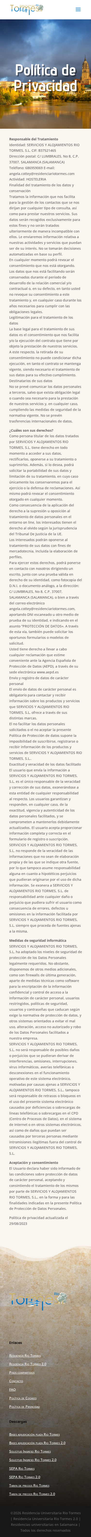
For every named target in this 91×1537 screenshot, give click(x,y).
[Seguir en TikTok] (62, 1324)
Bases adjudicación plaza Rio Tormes (34, 1434)
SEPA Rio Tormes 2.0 (24, 1477)
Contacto (16, 1381)
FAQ (12, 1389)
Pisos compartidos (21, 1372)
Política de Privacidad (24, 1406)
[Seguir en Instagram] (45, 1324)
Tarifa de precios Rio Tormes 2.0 (32, 1494)
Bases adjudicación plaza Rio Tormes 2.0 (37, 1442)
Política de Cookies (22, 1398)
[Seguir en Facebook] (29, 1324)
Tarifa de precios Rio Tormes (29, 1485)
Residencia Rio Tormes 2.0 (27, 1364)
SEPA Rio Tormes (21, 1468)
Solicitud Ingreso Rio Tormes (30, 1451)
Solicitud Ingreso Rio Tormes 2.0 (33, 1459)
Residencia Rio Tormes (25, 1355)
